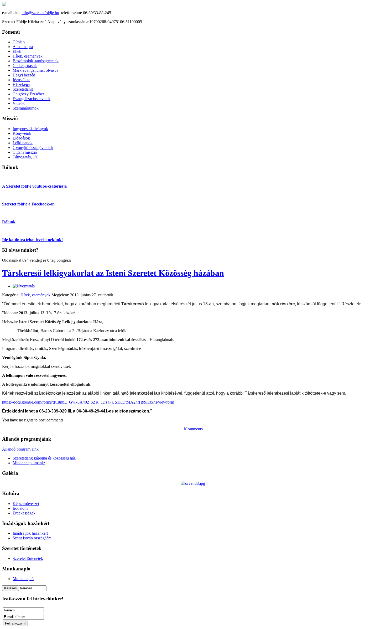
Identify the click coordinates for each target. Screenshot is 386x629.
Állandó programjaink (20, 449)
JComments (193, 429)
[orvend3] (193, 483)
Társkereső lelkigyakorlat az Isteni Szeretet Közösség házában (113, 273)
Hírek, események (35, 295)
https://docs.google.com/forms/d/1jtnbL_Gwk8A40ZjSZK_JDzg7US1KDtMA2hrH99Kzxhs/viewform (88, 402)
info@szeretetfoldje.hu (40, 13)
